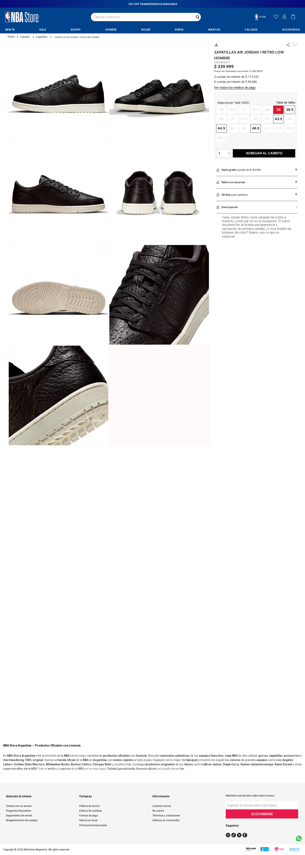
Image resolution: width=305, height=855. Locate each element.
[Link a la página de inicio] (11, 37)
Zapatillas (41, 37)
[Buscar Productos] (197, 17)
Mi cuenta (158, 810)
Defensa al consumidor (165, 820)
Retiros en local (88, 820)
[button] (262, 17)
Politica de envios (89, 806)
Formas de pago (88, 815)
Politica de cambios (90, 810)
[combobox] (146, 17)
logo (21, 17)
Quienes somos (161, 806)
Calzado (25, 37)
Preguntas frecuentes (18, 810)
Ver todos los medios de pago (235, 87)
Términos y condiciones (166, 815)
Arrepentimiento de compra (21, 820)
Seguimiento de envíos (19, 815)
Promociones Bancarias (93, 825)
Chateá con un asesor (19, 806)
